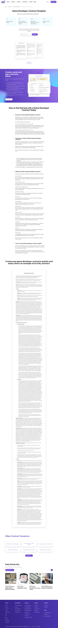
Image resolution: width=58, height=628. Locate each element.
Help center (36, 610)
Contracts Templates (16, 6)
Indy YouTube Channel (47, 612)
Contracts (9, 6)
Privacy (33, 626)
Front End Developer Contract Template (29, 544)
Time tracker (7, 620)
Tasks (6, 617)
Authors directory (17, 612)
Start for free (35, 34)
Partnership (46, 605)
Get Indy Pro (7, 622)
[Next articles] (52, 570)
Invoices (6, 610)
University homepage (18, 605)
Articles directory (17, 610)
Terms (36, 626)
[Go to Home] (3, 2)
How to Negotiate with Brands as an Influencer (47, 587)
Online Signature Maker (28, 617)
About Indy (36, 605)
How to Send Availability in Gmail (22, 587)
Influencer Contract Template (13, 549)
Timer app (26, 615)
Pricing (6, 605)
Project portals (7, 612)
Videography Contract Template (45, 549)
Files (6, 615)
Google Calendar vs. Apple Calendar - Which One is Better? (10, 588)
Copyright (38, 626)
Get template (29, 62)
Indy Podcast (46, 614)
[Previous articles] (49, 570)
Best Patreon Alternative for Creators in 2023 (35, 588)
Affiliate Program (37, 612)
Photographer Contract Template (29, 549)
